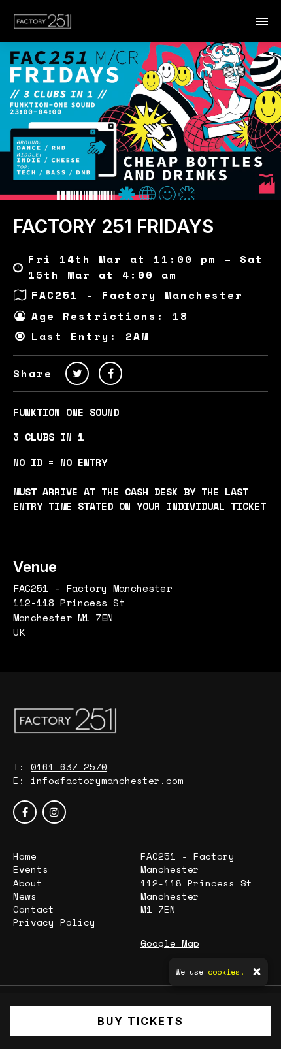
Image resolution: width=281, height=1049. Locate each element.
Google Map (169, 943)
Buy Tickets (140, 1020)
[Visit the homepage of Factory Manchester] (42, 21)
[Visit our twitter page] (77, 373)
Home (25, 856)
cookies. (226, 971)
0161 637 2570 (69, 767)
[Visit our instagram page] (54, 812)
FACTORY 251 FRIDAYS (113, 226)
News (25, 896)
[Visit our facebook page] (110, 373)
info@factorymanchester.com (107, 780)
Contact (33, 909)
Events (30, 869)
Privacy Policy (54, 922)
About (27, 883)
